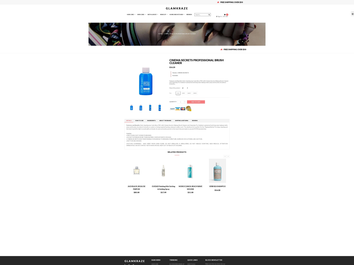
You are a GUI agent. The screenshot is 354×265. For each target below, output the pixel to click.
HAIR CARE (154, 264)
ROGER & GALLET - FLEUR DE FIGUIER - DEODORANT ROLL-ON (136, 189)
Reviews (195, 120)
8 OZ (183, 93)
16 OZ (189, 93)
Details (128, 120)
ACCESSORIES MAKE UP (176, 264)
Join (226, 16)
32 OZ (195, 93)
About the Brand (165, 120)
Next (228, 156)
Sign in (220, 16)
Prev (225, 156)
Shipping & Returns (181, 120)
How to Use (139, 120)
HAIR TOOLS (191, 264)
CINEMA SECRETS (183, 72)
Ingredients (151, 120)
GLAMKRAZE (177, 8)
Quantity (172, 101)
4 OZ (178, 93)
